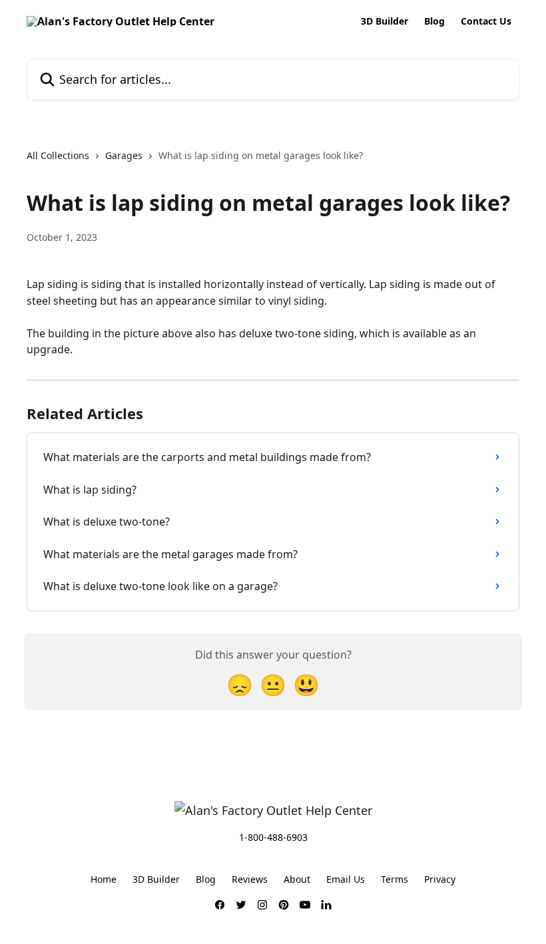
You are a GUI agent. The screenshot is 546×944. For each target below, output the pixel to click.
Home (104, 879)
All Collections (58, 155)
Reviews (250, 879)
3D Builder (384, 21)
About (297, 879)
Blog (434, 21)
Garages (123, 155)
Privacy (439, 879)
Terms (394, 879)
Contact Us (486, 21)
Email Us (345, 879)
